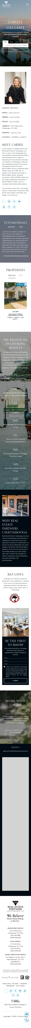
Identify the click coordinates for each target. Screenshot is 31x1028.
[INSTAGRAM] (9, 207)
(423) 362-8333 (15, 948)
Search (15, 50)
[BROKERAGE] (4, 201)
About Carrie (6, 983)
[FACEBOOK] (14, 201)
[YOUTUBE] (19, 201)
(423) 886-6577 (15, 961)
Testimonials (10, 985)
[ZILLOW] (4, 207)
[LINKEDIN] (14, 207)
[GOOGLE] (9, 201)
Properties (24, 983)
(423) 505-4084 (15, 117)
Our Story (15, 983)
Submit (15, 680)
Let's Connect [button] (15, 732)
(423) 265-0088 (14, 121)
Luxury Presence (15, 1007)
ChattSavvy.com (16, 132)
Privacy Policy (22, 1016)
